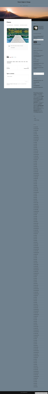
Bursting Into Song (35, 61)
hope (38, 100)
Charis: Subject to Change (24, 2)
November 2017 (36, 269)
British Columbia (9, 61)
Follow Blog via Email (37, 33)
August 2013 (36, 357)
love (41, 103)
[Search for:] (38, 74)
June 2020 (35, 216)
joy (33, 103)
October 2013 (36, 354)
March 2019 (36, 242)
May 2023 (35, 164)
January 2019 (36, 245)
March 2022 (36, 187)
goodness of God (39, 98)
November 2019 (36, 228)
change (17, 61)
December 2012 (36, 371)
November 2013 (36, 352)
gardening (34, 98)
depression (40, 96)
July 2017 (35, 276)
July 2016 (35, 297)
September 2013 (36, 355)
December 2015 (36, 309)
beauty (40, 92)
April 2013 (35, 364)
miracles (34, 104)
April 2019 (35, 240)
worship (36, 112)
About (21, 5)
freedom (42, 97)
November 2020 (36, 207)
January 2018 (36, 266)
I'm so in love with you (36, 59)
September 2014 (36, 335)
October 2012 (36, 374)
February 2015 (36, 326)
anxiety (36, 92)
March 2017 (36, 283)
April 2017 (35, 281)
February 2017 (36, 285)
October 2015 (36, 312)
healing (40, 99)
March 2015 (36, 324)
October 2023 (36, 156)
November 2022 (36, 175)
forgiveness (40, 97)
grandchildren (34, 99)
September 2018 (36, 252)
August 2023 (36, 159)
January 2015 (36, 328)
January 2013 (36, 369)
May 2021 (35, 197)
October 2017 (36, 271)
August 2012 (36, 378)
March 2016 (36, 304)
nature (34, 105)
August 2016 (36, 295)
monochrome (36, 104)
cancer (42, 93)
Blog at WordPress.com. (24, 392)
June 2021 (35, 195)
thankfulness (35, 111)
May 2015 (35, 321)
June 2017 (35, 278)
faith (22, 61)
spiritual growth (36, 110)
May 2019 (35, 238)
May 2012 (35, 383)
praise (38, 106)
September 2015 (36, 314)
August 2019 (36, 233)
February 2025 (36, 135)
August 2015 (36, 316)
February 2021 (36, 202)
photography (41, 105)
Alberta (34, 92)
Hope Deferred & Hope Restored (38, 87)
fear (24, 61)
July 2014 (35, 338)
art (37, 92)
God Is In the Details (36, 82)
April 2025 (35, 133)
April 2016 (35, 302)
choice (19, 61)
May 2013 (35, 362)
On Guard (34, 58)
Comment (26, 81)
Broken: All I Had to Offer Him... (37, 65)
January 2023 (36, 171)
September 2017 (36, 273)
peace (26, 61)
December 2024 (36, 137)
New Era (34, 83)
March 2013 (36, 366)
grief (36, 99)
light (40, 103)
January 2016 (36, 307)
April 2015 (35, 323)
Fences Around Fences (36, 53)
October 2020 (36, 209)
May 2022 (35, 183)
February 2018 (36, 264)
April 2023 (35, 166)
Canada (14, 61)
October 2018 (36, 250)
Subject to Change (25, 5)
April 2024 (35, 147)
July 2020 (35, 214)
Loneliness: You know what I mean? (38, 50)
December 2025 (36, 128)
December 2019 (36, 226)
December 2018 (36, 247)
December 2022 (36, 173)
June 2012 (35, 381)
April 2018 (35, 261)
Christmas (34, 96)
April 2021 (35, 199)
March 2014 (36, 345)
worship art (39, 112)
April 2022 (35, 185)
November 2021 (36, 192)
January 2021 (36, 204)
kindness (37, 103)
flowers (38, 97)
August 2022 (36, 178)
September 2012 (36, 376)
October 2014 (36, 333)
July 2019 (35, 235)
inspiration (35, 102)
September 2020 (36, 211)
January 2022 (36, 190)
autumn (38, 92)
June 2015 (35, 319)
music (41, 104)
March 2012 (36, 386)
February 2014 (36, 347)
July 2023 (35, 161)
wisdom (34, 112)
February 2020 (36, 223)
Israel (38, 102)
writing (42, 112)
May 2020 (35, 218)
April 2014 (35, 343)
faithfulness (34, 97)
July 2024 (35, 142)
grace (42, 98)
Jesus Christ (42, 102)
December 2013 (36, 350)
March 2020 (36, 221)
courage (38, 96)
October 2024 (36, 140)
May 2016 (35, 300)
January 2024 (36, 152)
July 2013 (35, 359)
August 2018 (36, 254)
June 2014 (35, 340)
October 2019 (36, 230)
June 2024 (35, 144)
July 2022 (35, 180)
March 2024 (36, 149)
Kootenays (38, 103)
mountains (39, 104)
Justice (35, 103)
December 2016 (36, 288)
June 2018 (35, 257)
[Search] (43, 74)
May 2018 (35, 259)
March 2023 (36, 168)
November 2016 (36, 290)
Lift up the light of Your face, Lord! (38, 80)
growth (38, 99)
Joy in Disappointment (36, 85)
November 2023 (36, 154)
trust (38, 111)
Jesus (40, 102)
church (36, 96)
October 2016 (36, 292)
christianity (40, 94)
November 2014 (36, 331)
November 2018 (36, 249)
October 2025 (36, 130)
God (37, 98)
